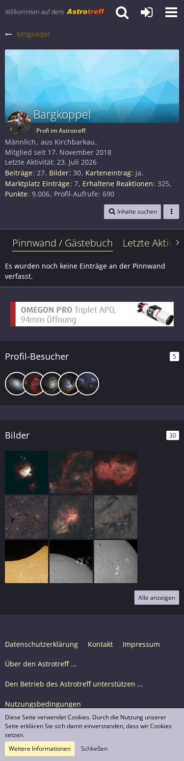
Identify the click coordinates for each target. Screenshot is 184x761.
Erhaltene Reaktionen (117, 183)
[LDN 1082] (26, 517)
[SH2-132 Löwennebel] (71, 517)
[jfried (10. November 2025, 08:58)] (34, 383)
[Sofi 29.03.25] (26, 561)
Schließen (94, 748)
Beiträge (18, 172)
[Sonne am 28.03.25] (71, 561)
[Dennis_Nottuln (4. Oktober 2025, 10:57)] (69, 383)
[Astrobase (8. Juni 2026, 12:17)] (16, 383)
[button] (171, 12)
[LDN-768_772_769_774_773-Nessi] (115, 517)
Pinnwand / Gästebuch (62, 242)
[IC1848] (115, 472)
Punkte (16, 193)
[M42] (26, 472)
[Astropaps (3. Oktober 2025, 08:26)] (87, 383)
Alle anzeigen (156, 597)
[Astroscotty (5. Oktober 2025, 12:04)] (52, 383)
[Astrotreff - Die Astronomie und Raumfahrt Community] (55, 12)
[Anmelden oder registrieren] (147, 12)
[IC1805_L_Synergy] (71, 472)
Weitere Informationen (40, 748)
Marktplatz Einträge (37, 183)
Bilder (59, 172)
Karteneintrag (108, 172)
